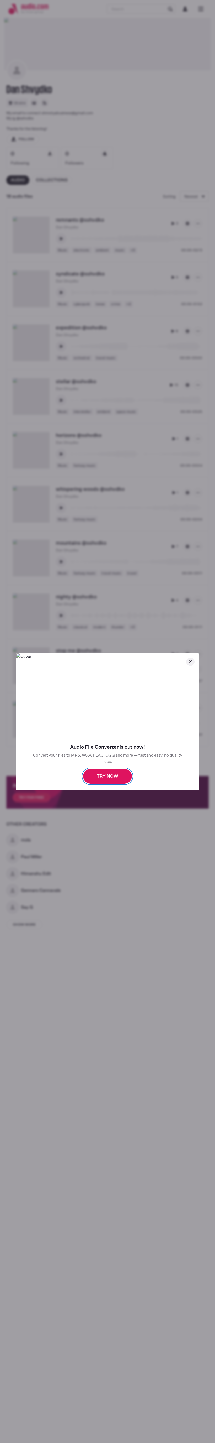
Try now (107, 776)
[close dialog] (190, 662)
